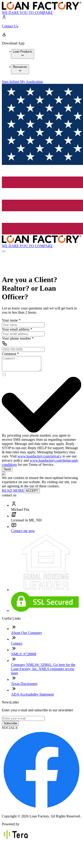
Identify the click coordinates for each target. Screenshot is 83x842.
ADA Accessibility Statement (32, 694)
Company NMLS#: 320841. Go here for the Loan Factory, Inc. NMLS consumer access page (43, 669)
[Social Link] (41, 808)
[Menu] (4, 251)
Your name (11, 320)
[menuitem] (22, 54)
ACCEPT (32, 490)
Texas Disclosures (24, 684)
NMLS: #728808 (23, 654)
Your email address (17, 329)
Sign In (7, 82)
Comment (10, 354)
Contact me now (23, 531)
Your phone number (18, 338)
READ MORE (13, 490)
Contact (16, 643)
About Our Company (26, 633)
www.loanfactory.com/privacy (40, 456)
